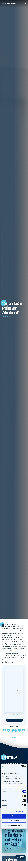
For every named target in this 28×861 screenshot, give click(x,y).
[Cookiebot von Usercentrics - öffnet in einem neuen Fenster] (20, 766)
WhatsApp (19, 730)
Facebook (4, 730)
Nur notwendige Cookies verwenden (14, 825)
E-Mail (23, 730)
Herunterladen (14, 720)
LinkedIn (12, 730)
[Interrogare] (10, 3)
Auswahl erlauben (14, 820)
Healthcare (6, 316)
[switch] (24, 796)
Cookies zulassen (14, 815)
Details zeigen (19, 811)
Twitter (8, 730)
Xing (15, 730)
